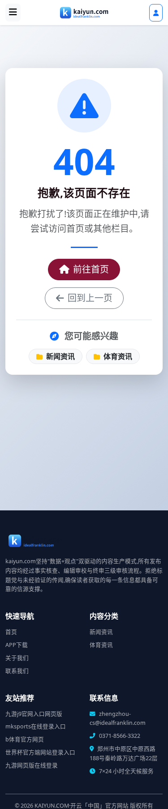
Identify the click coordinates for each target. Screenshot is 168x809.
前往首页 (91, 269)
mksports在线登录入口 (35, 726)
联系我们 (17, 671)
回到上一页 (90, 298)
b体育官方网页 (24, 739)
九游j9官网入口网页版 (33, 714)
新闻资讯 (59, 356)
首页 (11, 632)
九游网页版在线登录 (31, 765)
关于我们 (17, 658)
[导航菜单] (13, 12)
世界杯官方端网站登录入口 (40, 752)
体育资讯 (117, 356)
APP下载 (16, 645)
